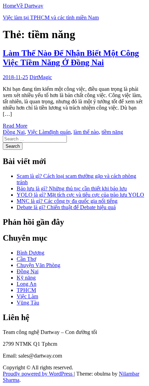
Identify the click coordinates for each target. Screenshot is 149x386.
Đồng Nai (14, 132)
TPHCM (26, 290)
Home (9, 6)
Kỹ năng (26, 278)
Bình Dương (30, 253)
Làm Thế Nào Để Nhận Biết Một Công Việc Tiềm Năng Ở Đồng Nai (71, 58)
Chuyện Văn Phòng (38, 265)
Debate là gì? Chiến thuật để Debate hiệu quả (66, 207)
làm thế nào (86, 132)
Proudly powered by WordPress (38, 374)
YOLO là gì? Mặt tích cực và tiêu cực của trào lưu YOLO (80, 195)
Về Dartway (29, 6)
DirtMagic (40, 77)
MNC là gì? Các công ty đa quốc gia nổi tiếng (67, 201)
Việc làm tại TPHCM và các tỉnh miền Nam (51, 17)
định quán (60, 132)
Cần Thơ (26, 259)
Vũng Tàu (28, 303)
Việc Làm (38, 132)
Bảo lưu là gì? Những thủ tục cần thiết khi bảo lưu (72, 188)
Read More (15, 126)
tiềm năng (112, 132)
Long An (26, 284)
